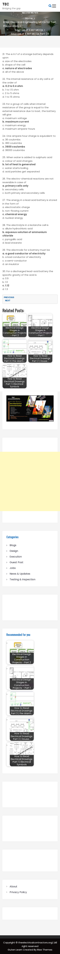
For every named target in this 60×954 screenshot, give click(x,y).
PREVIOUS (10, 297)
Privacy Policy (18, 892)
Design (14, 551)
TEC (5, 4)
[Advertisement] (30, 481)
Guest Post (16, 562)
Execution (16, 556)
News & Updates (20, 574)
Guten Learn (15, 949)
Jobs (13, 568)
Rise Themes (44, 949)
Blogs (13, 545)
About (13, 886)
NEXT (7, 300)
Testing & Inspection (22, 579)
